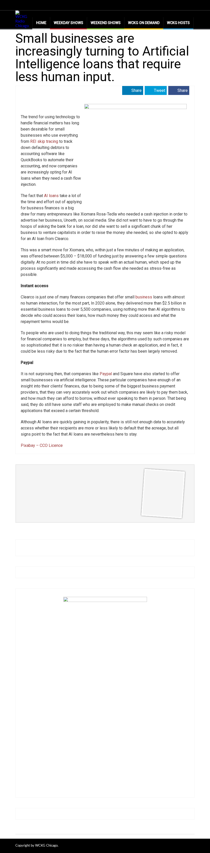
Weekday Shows (68, 23)
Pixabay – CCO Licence (42, 445)
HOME (41, 23)
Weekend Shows (106, 23)
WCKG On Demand (144, 23)
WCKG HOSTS (178, 23)
